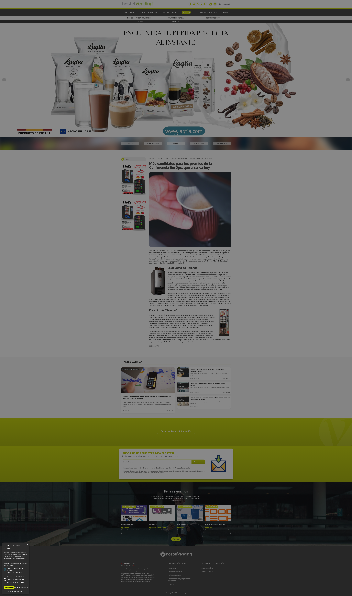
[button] (15, 591)
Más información (8, 565)
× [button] (27, 544)
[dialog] (176, 298)
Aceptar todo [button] (9, 587)
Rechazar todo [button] (21, 587)
